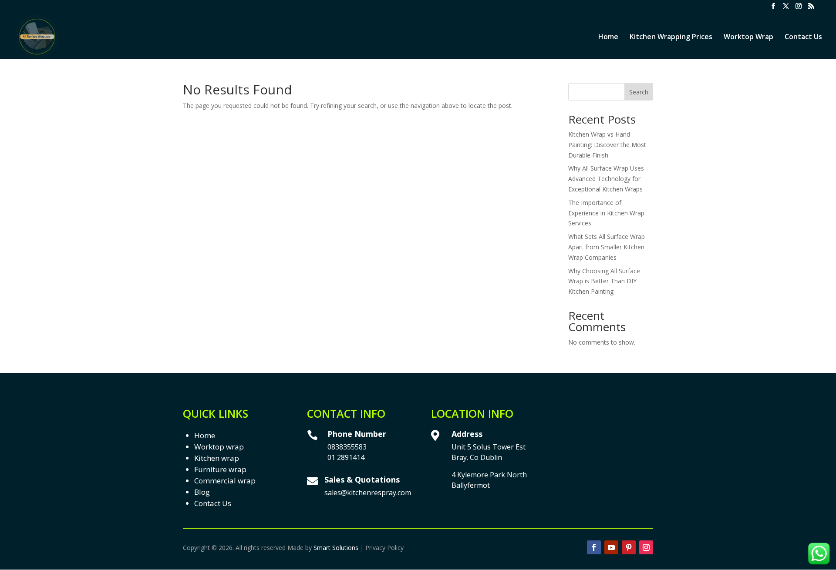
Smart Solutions (336, 547)
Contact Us (803, 37)
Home (608, 37)
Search (638, 92)
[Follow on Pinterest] (629, 547)
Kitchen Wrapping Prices (671, 37)
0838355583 (347, 447)
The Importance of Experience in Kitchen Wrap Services (606, 213)
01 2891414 (345, 457)
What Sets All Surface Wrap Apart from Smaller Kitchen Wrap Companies (606, 247)
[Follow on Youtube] (611, 547)
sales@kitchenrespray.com (367, 492)
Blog (202, 492)
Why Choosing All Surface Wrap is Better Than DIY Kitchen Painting (604, 281)
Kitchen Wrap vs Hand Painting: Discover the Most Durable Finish (607, 144)
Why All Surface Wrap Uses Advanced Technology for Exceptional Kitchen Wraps (606, 178)
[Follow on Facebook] (594, 547)
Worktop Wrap (748, 37)
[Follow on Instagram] (646, 547)
